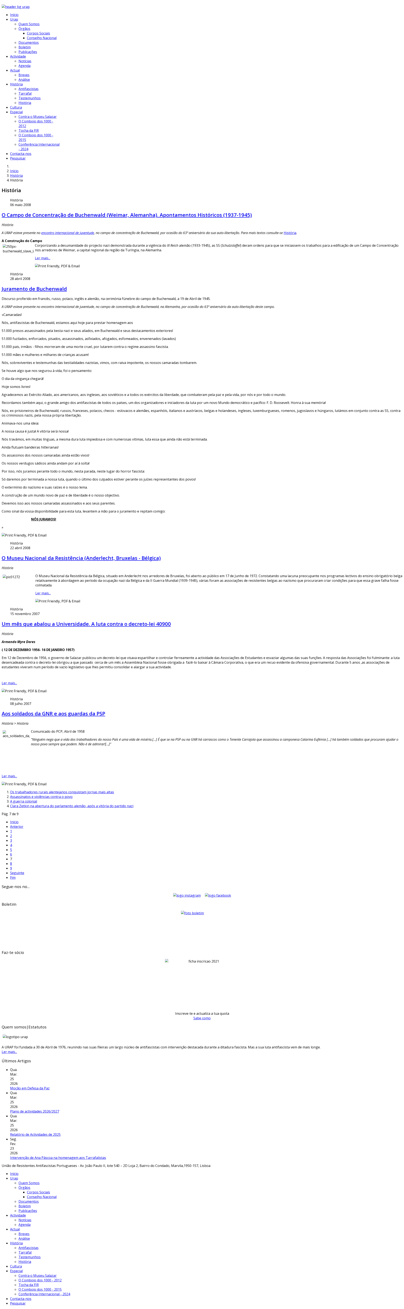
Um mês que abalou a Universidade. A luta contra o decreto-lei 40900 (86, 623)
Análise (24, 79)
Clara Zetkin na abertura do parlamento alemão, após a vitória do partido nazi (71, 806)
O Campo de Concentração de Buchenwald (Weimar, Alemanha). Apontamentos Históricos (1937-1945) (127, 214)
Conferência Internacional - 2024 (44, 1294)
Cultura (16, 107)
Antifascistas (29, 89)
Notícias (25, 61)
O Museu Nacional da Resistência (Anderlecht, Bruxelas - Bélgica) (81, 557)
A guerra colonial (23, 801)
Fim (13, 877)
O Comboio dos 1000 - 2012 (40, 1280)
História (16, 84)
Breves (24, 75)
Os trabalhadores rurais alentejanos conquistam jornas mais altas (62, 792)
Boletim (25, 47)
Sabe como (202, 1018)
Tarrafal (25, 93)
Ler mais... (42, 258)
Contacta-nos (20, 153)
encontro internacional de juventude (67, 232)
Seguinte (17, 873)
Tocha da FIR (29, 130)
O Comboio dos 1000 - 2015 (40, 1289)
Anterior (16, 826)
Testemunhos (30, 98)
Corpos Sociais (38, 33)
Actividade (18, 56)
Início (14, 14)
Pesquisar (18, 158)
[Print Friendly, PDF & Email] (57, 266)
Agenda (25, 65)
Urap (14, 19)
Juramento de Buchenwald (34, 288)
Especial (16, 112)
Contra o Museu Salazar (38, 116)
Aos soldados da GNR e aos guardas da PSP (53, 713)
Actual (15, 70)
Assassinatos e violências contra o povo (41, 796)
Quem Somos (29, 24)
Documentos (29, 42)
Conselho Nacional (42, 38)
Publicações (28, 51)
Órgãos (24, 28)
